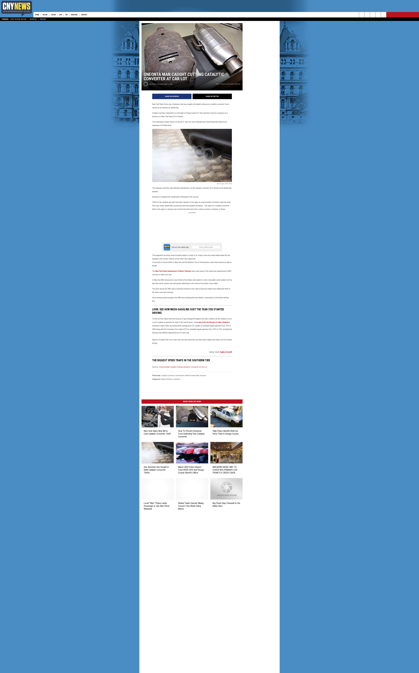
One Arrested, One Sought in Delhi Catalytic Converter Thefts (156, 470)
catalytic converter (167, 375)
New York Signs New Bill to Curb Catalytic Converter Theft (157, 432)
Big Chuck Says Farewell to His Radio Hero (226, 504)
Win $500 (43, 19)
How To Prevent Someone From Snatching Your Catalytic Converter (191, 434)
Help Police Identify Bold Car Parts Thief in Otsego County (226, 432)
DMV (186, 375)
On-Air (45, 15)
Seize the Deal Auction (18, 19)
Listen (53, 15)
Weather (74, 15)
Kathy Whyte (152, 84)
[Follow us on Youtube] (383, 14)
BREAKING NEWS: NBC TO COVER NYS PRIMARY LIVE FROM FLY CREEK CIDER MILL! (225, 470)
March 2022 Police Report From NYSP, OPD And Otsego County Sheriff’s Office (191, 470)
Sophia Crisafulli (226, 352)
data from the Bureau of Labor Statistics (214, 322)
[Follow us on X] (378, 14)
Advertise (33, 19)
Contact (84, 15)
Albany (163, 379)
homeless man (194, 375)
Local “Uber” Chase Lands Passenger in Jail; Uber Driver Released (157, 506)
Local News (176, 379)
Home (37, 15)
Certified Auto (180, 375)
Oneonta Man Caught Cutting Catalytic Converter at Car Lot (183, 367)
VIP (66, 15)
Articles (169, 379)
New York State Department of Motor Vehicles (173, 271)
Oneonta (203, 375)
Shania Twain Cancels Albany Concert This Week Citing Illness (191, 506)
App (60, 15)
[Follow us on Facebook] (372, 14)
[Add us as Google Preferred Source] (367, 14)
